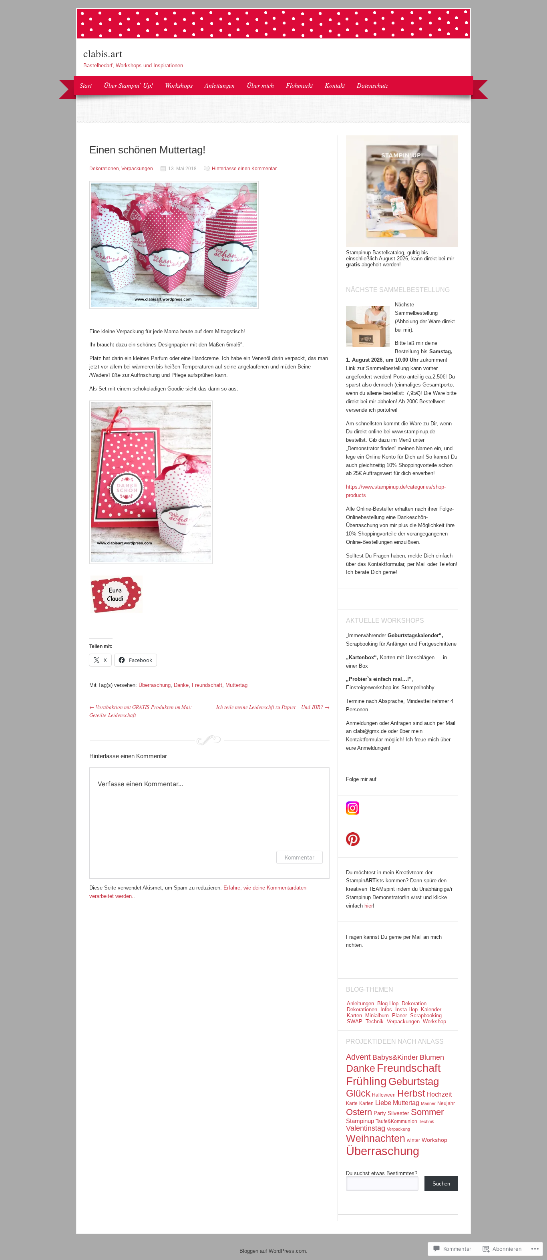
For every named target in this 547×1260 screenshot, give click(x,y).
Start (86, 85)
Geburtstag (413, 1081)
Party (380, 1113)
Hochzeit (439, 1094)
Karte (352, 1103)
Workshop (434, 1021)
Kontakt (335, 85)
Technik (375, 1021)
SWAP (354, 1021)
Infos (386, 1009)
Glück (358, 1093)
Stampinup (360, 1120)
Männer (428, 1103)
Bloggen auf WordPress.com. (273, 1251)
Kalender (431, 1009)
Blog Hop (387, 1003)
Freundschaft (207, 685)
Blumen (432, 1057)
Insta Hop (406, 1009)
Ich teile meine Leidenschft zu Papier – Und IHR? (273, 707)
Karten (354, 1015)
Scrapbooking (426, 1015)
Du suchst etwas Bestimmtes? (381, 1173)
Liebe (383, 1103)
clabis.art (102, 53)
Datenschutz (372, 85)
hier (368, 906)
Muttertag (236, 685)
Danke (181, 685)
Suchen (441, 1184)
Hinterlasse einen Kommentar (244, 168)
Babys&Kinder (395, 1057)
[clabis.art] (273, 37)
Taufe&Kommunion (396, 1121)
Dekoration (414, 1003)
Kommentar (299, 857)
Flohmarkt (299, 85)
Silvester (398, 1113)
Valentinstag (365, 1128)
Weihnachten (375, 1138)
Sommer (427, 1112)
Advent (358, 1057)
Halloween (384, 1095)
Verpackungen (137, 168)
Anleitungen (220, 85)
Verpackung (398, 1129)
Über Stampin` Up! (128, 85)
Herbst (411, 1093)
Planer (399, 1015)
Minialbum (377, 1015)
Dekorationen (104, 168)
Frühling (366, 1081)
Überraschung (155, 685)
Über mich (260, 85)
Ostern (359, 1112)
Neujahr (446, 1103)
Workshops (179, 85)
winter (413, 1140)
